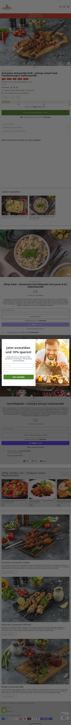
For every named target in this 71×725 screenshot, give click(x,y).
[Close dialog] (67, 341)
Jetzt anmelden (18, 377)
